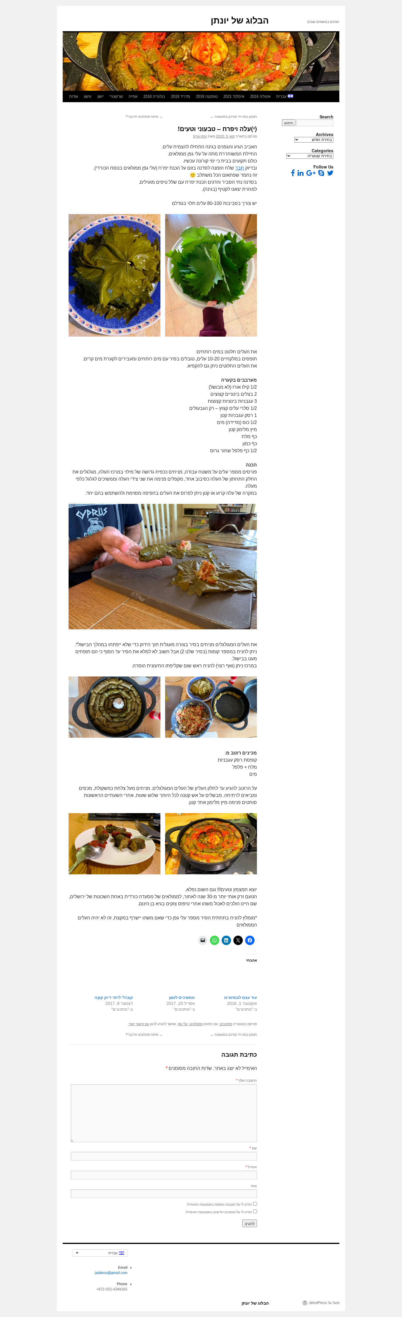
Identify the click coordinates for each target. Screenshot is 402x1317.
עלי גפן (183, 1024)
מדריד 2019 (180, 96)
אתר (253, 1185)
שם (253, 1147)
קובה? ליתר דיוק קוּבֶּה (113, 997)
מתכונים (226, 1024)
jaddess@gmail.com (111, 1273)
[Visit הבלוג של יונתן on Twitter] (330, 174)
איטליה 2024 (260, 96)
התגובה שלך (246, 1080)
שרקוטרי (116, 96)
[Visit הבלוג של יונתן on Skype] (321, 174)
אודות (73, 96)
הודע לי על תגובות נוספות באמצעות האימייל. (219, 1204)
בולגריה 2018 (154, 96)
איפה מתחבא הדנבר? (144, 117)
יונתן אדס (200, 136)
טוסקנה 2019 (206, 96)
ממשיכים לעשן (182, 997)
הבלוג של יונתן (240, 20)
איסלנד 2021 (233, 96)
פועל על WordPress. (323, 1303)
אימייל (251, 1166)
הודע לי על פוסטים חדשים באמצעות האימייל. (218, 1211)
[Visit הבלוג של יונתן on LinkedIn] (301, 174)
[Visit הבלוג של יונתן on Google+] (310, 174)
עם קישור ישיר (139, 1024)
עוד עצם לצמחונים (240, 997)
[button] (211, 275)
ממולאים (196, 1024)
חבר (239, 168)
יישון (100, 96)
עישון (88, 96)
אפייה (133, 96)
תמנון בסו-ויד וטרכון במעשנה (233, 117)
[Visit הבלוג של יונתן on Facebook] (293, 174)
